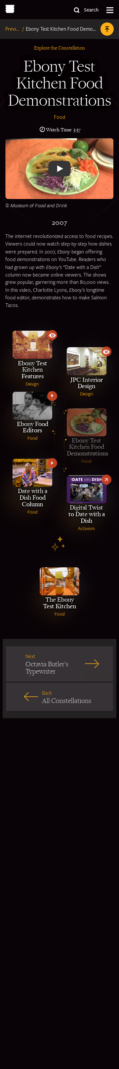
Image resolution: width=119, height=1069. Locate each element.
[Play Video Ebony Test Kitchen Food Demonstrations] (59, 168)
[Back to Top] (107, 29)
